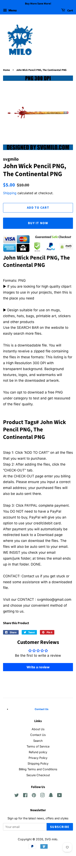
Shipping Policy (38, 763)
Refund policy (38, 752)
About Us (38, 729)
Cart (70, 11)
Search (38, 740)
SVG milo (51, 839)
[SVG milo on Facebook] (25, 796)
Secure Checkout (38, 775)
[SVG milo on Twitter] (16, 796)
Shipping (9, 193)
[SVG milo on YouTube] (59, 796)
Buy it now (38, 223)
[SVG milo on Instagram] (42, 796)
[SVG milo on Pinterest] (34, 796)
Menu (12, 10)
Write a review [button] (38, 667)
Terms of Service (38, 746)
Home (6, 70)
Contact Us (38, 735)
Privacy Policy (38, 758)
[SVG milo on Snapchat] (51, 796)
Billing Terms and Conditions (38, 769)
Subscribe (60, 827)
